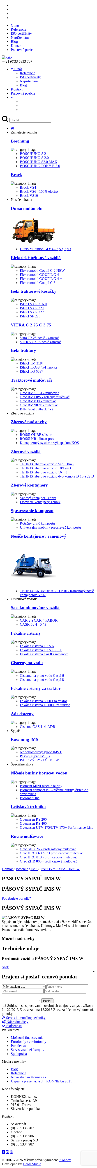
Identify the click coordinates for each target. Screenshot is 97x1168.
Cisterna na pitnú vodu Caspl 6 (42, 675)
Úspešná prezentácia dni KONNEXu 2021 (41, 1081)
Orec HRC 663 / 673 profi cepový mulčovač (51, 853)
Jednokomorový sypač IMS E (41, 752)
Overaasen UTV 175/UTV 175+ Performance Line (56, 827)
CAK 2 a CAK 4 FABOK (39, 620)
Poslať (47, 1001)
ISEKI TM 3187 (32, 363)
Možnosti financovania (27, 1037)
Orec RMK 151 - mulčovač (39, 393)
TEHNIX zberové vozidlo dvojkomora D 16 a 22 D (57, 476)
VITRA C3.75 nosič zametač (40, 342)
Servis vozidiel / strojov (27, 1050)
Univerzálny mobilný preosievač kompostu (50, 527)
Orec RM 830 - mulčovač (38, 401)
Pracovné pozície (23, 50)
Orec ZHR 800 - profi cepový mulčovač (48, 861)
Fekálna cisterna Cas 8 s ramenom (44, 654)
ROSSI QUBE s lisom (36, 435)
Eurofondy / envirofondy (28, 1042)
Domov (8, 869)
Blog (14, 41)
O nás (15, 25)
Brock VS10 (29, 195)
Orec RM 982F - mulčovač (39, 405)
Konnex (65, 1160)
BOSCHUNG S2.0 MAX (38, 162)
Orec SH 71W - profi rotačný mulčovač (48, 849)
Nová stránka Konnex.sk (28, 1077)
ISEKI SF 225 (30, 316)
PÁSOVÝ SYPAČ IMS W (39, 760)
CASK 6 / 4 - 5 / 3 (33, 624)
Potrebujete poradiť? (16, 898)
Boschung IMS (27, 869)
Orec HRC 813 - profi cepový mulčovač (48, 857)
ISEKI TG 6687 (31, 371)
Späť (5, 967)
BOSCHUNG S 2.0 (34, 158)
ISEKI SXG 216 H (33, 304)
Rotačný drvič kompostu (37, 523)
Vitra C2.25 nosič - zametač (39, 338)
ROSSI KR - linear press (37, 439)
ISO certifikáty (21, 33)
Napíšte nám (20, 37)
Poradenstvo (19, 1046)
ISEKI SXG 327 (32, 312)
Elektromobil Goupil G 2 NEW (42, 270)
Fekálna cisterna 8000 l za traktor (43, 701)
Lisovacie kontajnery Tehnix (40, 502)
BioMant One (29, 798)
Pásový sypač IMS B (35, 756)
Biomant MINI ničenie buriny (41, 786)
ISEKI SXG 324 (32, 308)
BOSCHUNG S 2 (33, 154)
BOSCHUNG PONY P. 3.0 (40, 166)
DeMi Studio (32, 1164)
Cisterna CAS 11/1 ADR (37, 727)
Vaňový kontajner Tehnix (38, 498)
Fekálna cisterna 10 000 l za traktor (45, 705)
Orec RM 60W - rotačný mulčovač (44, 397)
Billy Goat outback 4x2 (36, 409)
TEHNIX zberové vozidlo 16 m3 (43, 472)
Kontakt (16, 46)
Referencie (18, 29)
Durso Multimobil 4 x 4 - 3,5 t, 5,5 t (45, 249)
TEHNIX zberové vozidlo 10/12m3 (45, 468)
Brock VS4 (28, 187)
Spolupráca (19, 1054)
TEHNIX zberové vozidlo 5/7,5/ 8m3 (47, 464)
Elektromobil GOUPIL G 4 (39, 274)
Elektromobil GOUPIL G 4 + (41, 279)
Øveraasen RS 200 (33, 819)
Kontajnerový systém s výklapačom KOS (49, 443)
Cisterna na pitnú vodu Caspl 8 (42, 679)
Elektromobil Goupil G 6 (37, 283)
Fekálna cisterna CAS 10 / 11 (41, 650)
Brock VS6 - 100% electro (39, 191)
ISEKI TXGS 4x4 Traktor (38, 367)
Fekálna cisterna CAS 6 (37, 646)
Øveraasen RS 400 (33, 823)
